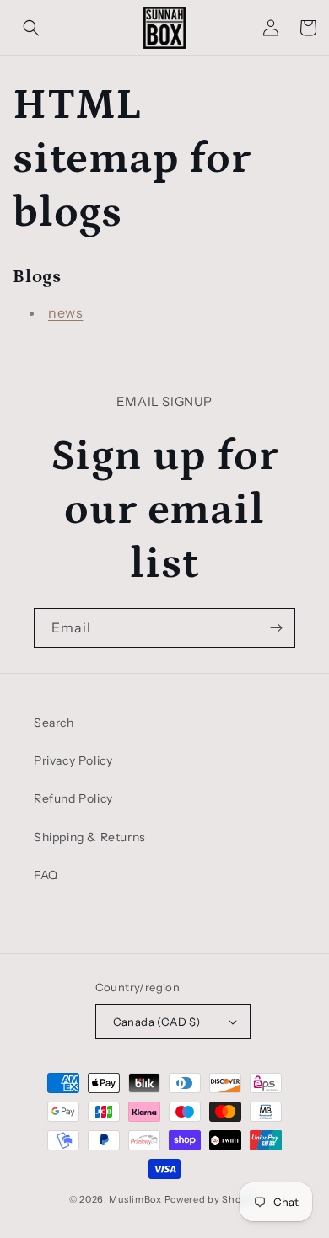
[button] (31, 27)
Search (54, 722)
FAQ (46, 875)
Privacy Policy (73, 760)
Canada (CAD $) (157, 1021)
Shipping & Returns (90, 837)
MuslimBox (135, 1199)
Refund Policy (73, 798)
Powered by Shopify (212, 1199)
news (65, 312)
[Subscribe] (275, 628)
